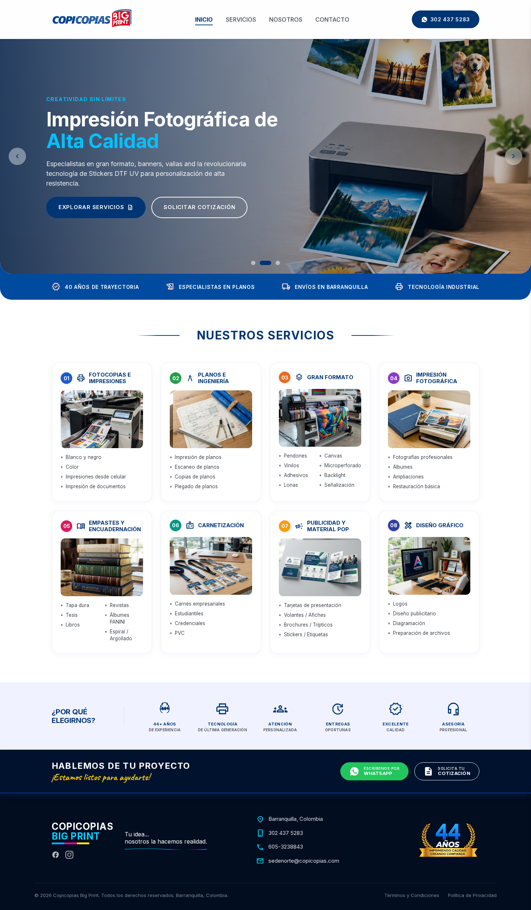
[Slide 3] (278, 263)
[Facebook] (56, 855)
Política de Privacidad (472, 895)
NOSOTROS (285, 19)
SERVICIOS (241, 19)
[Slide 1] (253, 263)
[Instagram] (69, 855)
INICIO (204, 19)
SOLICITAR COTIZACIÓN (199, 207)
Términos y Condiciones (411, 895)
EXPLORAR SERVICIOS (96, 207)
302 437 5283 (450, 19)
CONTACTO (332, 19)
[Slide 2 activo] (265, 263)
